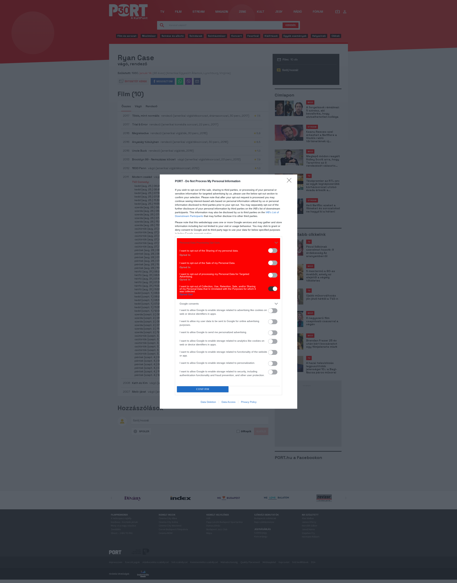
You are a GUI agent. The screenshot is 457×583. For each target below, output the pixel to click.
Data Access (228, 402)
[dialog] (228, 291)
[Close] (290, 181)
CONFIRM (202, 389)
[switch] (272, 250)
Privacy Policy (249, 402)
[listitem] (228, 243)
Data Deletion (208, 402)
